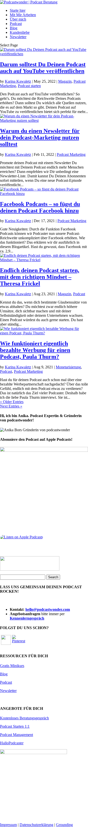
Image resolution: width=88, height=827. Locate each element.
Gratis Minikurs (12, 666)
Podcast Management (16, 735)
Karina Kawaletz (18, 81)
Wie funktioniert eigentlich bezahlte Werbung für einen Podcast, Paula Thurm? (35, 350)
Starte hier (17, 10)
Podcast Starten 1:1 (15, 726)
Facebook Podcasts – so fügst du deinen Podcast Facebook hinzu (40, 207)
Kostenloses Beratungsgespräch (24, 718)
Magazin (65, 81)
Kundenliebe (20, 32)
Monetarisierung (68, 367)
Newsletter (18, 37)
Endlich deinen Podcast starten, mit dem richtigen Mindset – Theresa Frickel (39, 277)
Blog (13, 28)
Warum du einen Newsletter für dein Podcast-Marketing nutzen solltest (40, 137)
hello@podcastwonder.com (47, 609)
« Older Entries (11, 402)
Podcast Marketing (71, 154)
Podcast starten (29, 86)
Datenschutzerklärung (36, 825)
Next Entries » (11, 406)
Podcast (16, 24)
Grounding (64, 825)
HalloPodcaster (11, 743)
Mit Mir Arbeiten (23, 15)
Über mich (18, 19)
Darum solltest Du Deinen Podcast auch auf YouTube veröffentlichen (43, 67)
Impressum (8, 825)
